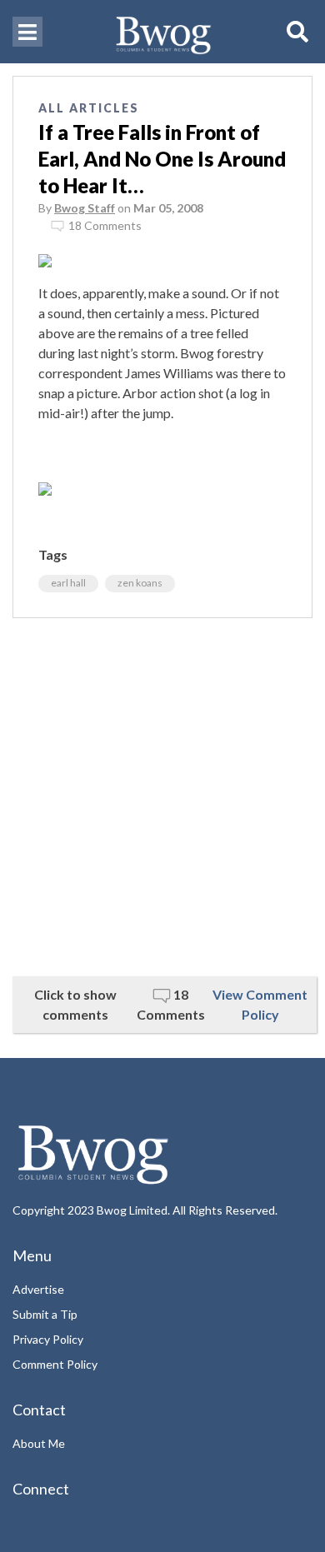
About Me (38, 1443)
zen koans (140, 582)
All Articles (88, 108)
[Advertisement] (162, 797)
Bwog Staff (84, 208)
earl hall (68, 582)
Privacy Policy (47, 1339)
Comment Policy (55, 1364)
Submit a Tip (45, 1314)
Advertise (38, 1289)
